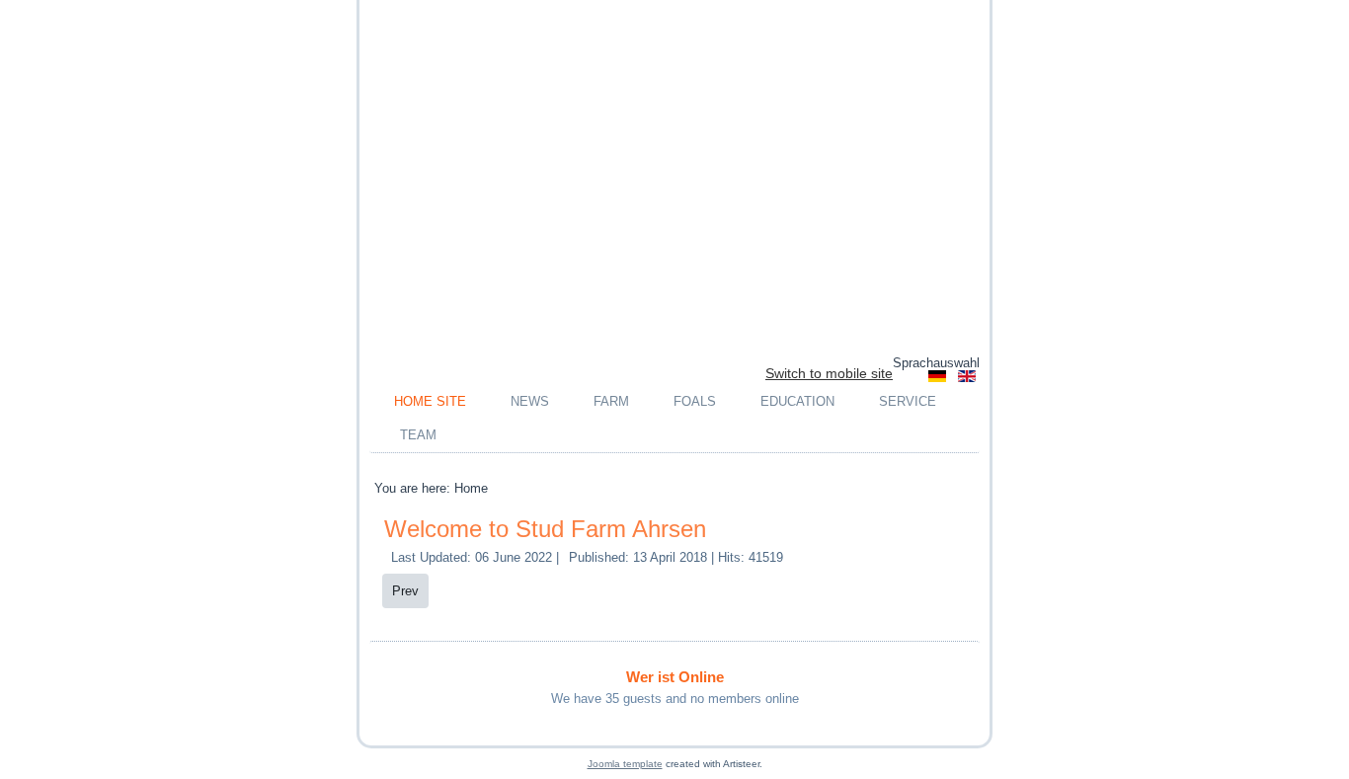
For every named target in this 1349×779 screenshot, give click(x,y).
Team (418, 435)
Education (797, 401)
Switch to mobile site (829, 373)
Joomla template (625, 763)
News (530, 401)
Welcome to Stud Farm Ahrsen (545, 528)
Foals (695, 401)
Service (907, 401)
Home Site (430, 401)
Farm (611, 401)
